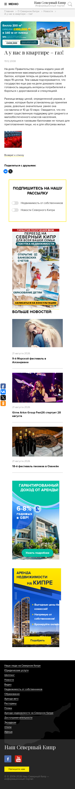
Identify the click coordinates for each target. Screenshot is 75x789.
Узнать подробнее (37, 553)
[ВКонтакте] (5, 171)
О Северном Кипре (28, 11)
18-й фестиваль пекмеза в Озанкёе (35, 466)
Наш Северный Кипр (50, 4)
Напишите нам (17, 769)
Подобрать (37, 640)
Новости (48, 11)
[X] (10, 171)
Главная (9, 11)
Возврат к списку (14, 155)
